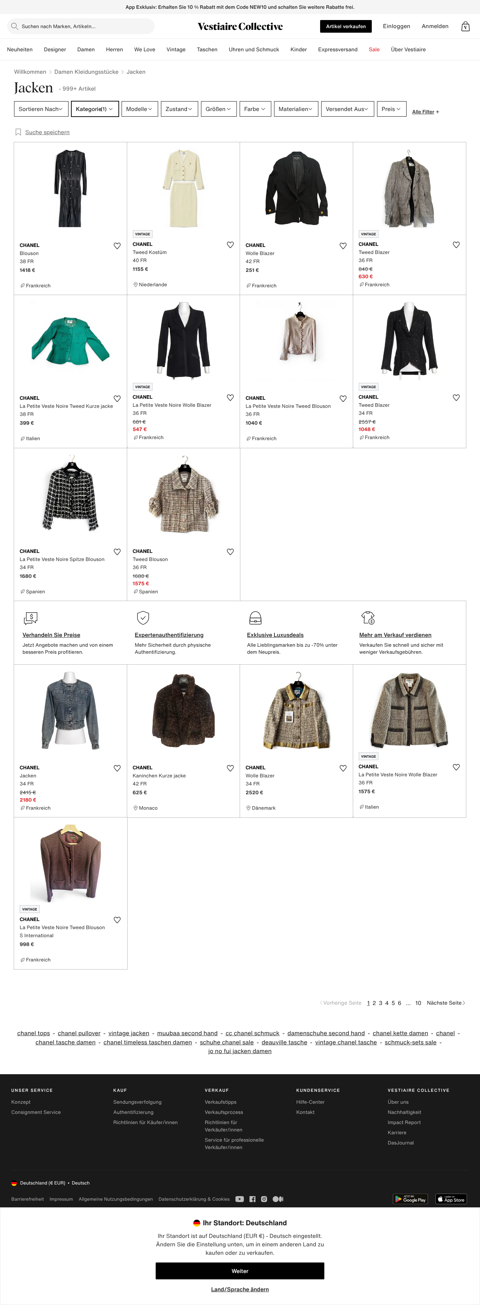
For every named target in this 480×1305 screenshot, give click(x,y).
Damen (86, 49)
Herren (114, 49)
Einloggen (396, 26)
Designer (55, 49)
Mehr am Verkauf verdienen (395, 635)
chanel (445, 1033)
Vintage (176, 49)
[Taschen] (223, 49)
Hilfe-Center (310, 1102)
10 (418, 1003)
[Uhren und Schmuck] (285, 49)
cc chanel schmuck (253, 1033)
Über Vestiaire (408, 49)
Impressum (61, 1199)
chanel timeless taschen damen (148, 1042)
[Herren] (128, 49)
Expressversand (337, 49)
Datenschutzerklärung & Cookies (193, 1199)
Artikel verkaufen (346, 26)
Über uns (398, 1102)
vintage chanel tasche (346, 1042)
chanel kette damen (400, 1033)
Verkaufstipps (220, 1102)
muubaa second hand (187, 1033)
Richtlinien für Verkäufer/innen (223, 1126)
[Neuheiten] (38, 49)
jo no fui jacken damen (240, 1051)
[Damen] (100, 49)
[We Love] (161, 49)
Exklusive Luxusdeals (275, 635)
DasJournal (401, 1143)
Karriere (397, 1132)
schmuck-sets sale (410, 1042)
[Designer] (71, 49)
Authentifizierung (133, 1112)
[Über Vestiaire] (431, 49)
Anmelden (435, 26)
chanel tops (33, 1033)
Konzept (21, 1102)
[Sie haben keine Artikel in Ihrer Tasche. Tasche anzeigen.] (466, 26)
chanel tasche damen (65, 1042)
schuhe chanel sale (227, 1042)
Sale (374, 49)
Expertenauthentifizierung (169, 635)
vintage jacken (129, 1033)
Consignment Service (36, 1112)
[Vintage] (191, 49)
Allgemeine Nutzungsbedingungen (116, 1199)
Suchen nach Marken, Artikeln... (59, 26)
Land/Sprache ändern (240, 1289)
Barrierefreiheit (27, 1199)
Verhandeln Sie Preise (51, 635)
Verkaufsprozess (224, 1112)
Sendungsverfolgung (137, 1102)
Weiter (240, 1271)
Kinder (299, 49)
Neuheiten (20, 49)
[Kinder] (312, 49)
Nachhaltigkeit (404, 1112)
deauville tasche (284, 1042)
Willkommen (30, 71)
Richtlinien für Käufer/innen (145, 1122)
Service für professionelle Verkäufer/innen (234, 1143)
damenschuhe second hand (326, 1033)
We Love (144, 49)
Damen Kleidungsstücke (86, 71)
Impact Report (404, 1122)
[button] (466, 26)
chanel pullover (79, 1033)
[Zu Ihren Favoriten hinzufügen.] (117, 246)
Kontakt (305, 1112)
